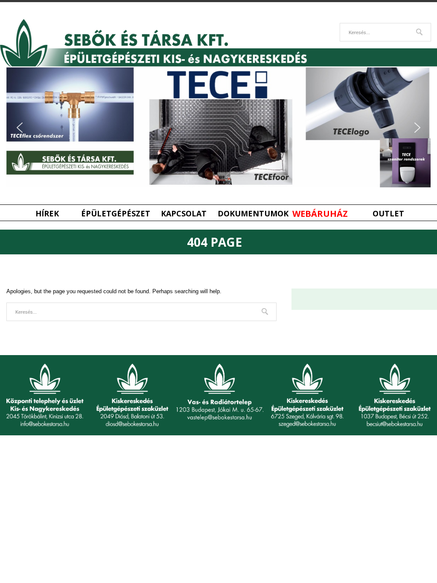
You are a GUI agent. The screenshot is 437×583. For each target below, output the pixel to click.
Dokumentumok (252, 213)
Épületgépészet (115, 213)
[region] (218, 127)
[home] (218, 64)
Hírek (47, 213)
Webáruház (320, 213)
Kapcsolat (184, 213)
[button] (19, 127)
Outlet (388, 213)
